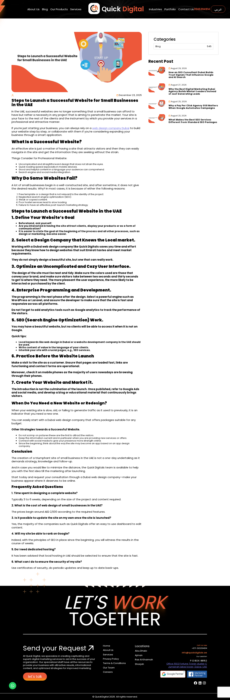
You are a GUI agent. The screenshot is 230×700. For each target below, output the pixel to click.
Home (106, 645)
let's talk (35, 676)
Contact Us (186, 9)
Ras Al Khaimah (144, 659)
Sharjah (139, 664)
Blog (45, 9)
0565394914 (202, 9)
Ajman (138, 655)
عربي (218, 9)
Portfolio (170, 9)
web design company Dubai (110, 128)
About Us (33, 9)
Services (75, 9)
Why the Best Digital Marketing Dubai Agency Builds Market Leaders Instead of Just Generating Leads (192, 91)
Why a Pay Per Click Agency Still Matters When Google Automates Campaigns (193, 106)
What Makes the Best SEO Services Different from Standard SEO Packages (193, 121)
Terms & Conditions (114, 663)
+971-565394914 (199, 648)
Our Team (109, 667)
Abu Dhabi (141, 650)
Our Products (59, 9)
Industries (155, 9)
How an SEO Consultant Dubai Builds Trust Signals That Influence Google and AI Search (191, 75)
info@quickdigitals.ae (194, 652)
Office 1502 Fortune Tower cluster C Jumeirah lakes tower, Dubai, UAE (186, 665)
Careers (108, 672)
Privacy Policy (111, 659)
